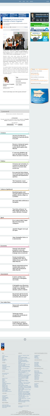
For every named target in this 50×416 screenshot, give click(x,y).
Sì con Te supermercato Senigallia (23, 377)
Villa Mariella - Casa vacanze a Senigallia (24, 393)
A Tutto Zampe (4, 367)
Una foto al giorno (4, 395)
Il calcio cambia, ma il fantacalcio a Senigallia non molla (19, 278)
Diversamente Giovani (5, 373)
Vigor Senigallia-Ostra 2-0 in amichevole (20, 238)
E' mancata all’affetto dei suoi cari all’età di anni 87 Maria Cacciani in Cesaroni (20, 154)
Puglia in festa (36, 376)
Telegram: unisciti (4, 386)
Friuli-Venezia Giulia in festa (38, 373)
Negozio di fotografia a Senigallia (23, 385)
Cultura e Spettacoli (5, 356)
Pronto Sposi (36, 386)
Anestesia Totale (4, 374)
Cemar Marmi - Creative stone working (24, 364)
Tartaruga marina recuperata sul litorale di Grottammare (19, 315)
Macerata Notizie (36, 365)
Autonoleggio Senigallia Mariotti (22, 360)
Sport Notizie (36, 385)
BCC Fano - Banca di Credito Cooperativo (24, 370)
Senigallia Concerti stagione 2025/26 (23, 400)
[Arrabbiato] (2, 95)
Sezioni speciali (4, 400)
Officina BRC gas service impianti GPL (24, 391)
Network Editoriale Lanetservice (7, 391)
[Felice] (19, 95)
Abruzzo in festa (36, 371)
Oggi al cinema (4, 407)
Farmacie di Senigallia (5, 388)
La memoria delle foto (5, 369)
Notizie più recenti (4, 378)
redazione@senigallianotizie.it (6, 383)
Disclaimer (27, 414)
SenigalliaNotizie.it (37, 355)
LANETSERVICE (17, 414)
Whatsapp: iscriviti (5, 385)
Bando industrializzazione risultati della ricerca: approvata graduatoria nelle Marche (20, 268)
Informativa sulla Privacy (35, 414)
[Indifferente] (13, 95)
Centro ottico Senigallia (21, 365)
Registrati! (20, 124)
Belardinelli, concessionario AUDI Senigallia (24, 374)
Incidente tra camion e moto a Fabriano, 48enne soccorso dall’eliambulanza (20, 323)
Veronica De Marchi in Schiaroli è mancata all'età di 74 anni (20, 137)
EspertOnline (4, 368)
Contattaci (3, 382)
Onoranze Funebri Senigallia (6, 389)
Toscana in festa (36, 377)
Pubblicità (30, 414)
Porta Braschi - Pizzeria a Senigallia (23, 392)
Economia (3, 360)
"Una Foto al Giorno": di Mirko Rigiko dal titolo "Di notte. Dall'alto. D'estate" (19, 210)
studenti (20, 84)
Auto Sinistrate (36, 383)
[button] (48, 1)
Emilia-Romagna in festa (38, 372)
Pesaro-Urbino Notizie (37, 366)
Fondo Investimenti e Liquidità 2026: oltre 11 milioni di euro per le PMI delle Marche (19, 259)
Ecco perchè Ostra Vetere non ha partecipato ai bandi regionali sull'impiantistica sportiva (20, 175)
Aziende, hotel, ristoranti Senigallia (23, 376)
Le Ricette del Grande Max (6, 366)
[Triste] (8, 95)
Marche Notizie (36, 362)
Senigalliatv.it (36, 356)
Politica (3, 357)
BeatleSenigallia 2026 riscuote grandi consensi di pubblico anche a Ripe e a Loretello (20, 194)
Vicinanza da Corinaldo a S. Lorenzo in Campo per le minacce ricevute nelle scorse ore (20, 166)
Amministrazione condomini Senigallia (23, 375)
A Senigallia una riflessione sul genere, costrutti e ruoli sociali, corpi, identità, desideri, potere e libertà (20, 287)
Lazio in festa (36, 374)
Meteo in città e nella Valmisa (6, 405)
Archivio (3, 379)
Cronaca (26, 27)
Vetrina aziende (4, 381)
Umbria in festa (36, 378)
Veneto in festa (36, 379)
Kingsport (35, 384)
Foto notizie (4, 396)
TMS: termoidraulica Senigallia (22, 357)
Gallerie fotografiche (5, 397)
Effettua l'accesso (10, 124)
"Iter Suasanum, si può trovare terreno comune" (20, 181)
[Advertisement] (39, 50)
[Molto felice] (25, 95)
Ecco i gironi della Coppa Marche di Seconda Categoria (19, 222)
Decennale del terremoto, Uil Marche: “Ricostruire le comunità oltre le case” (20, 295)
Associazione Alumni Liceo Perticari (22, 79)
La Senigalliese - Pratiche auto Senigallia (24, 382)
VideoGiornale (4, 365)
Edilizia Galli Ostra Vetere (22, 363)
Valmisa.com (36, 357)
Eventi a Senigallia (5, 390)
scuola (17, 84)
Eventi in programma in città (6, 406)
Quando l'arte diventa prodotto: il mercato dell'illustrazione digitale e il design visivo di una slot (20, 251)
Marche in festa (36, 370)
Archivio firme (4, 384)
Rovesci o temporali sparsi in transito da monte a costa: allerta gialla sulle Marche (20, 146)
